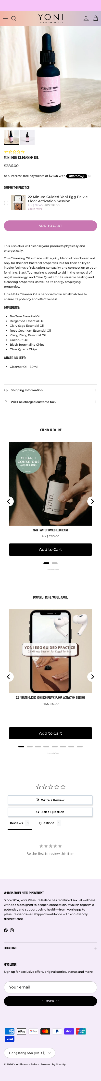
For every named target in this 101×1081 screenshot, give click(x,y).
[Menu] (5, 18)
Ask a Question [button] (52, 812)
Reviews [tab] (16, 823)
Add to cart (51, 226)
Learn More (35, 208)
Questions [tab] (46, 823)
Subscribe (51, 1001)
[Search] (16, 18)
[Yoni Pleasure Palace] (50, 18)
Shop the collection (50, 7)
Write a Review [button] (52, 800)
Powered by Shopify (53, 1064)
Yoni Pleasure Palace (26, 1064)
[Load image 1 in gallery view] (50, 76)
